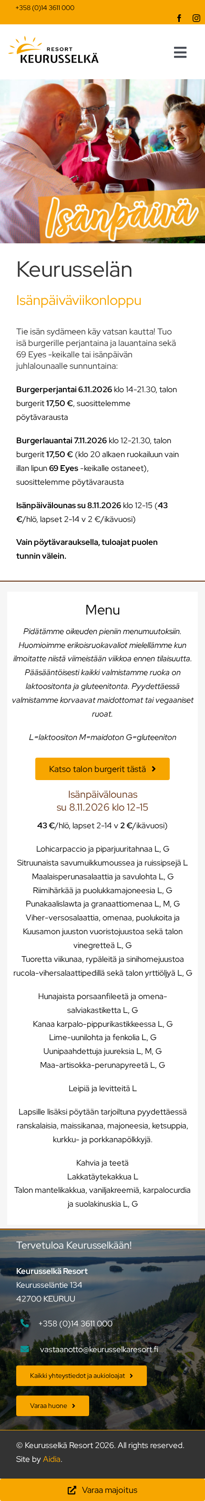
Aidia (52, 1459)
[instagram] (196, 18)
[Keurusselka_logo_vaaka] (53, 39)
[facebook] (179, 18)
